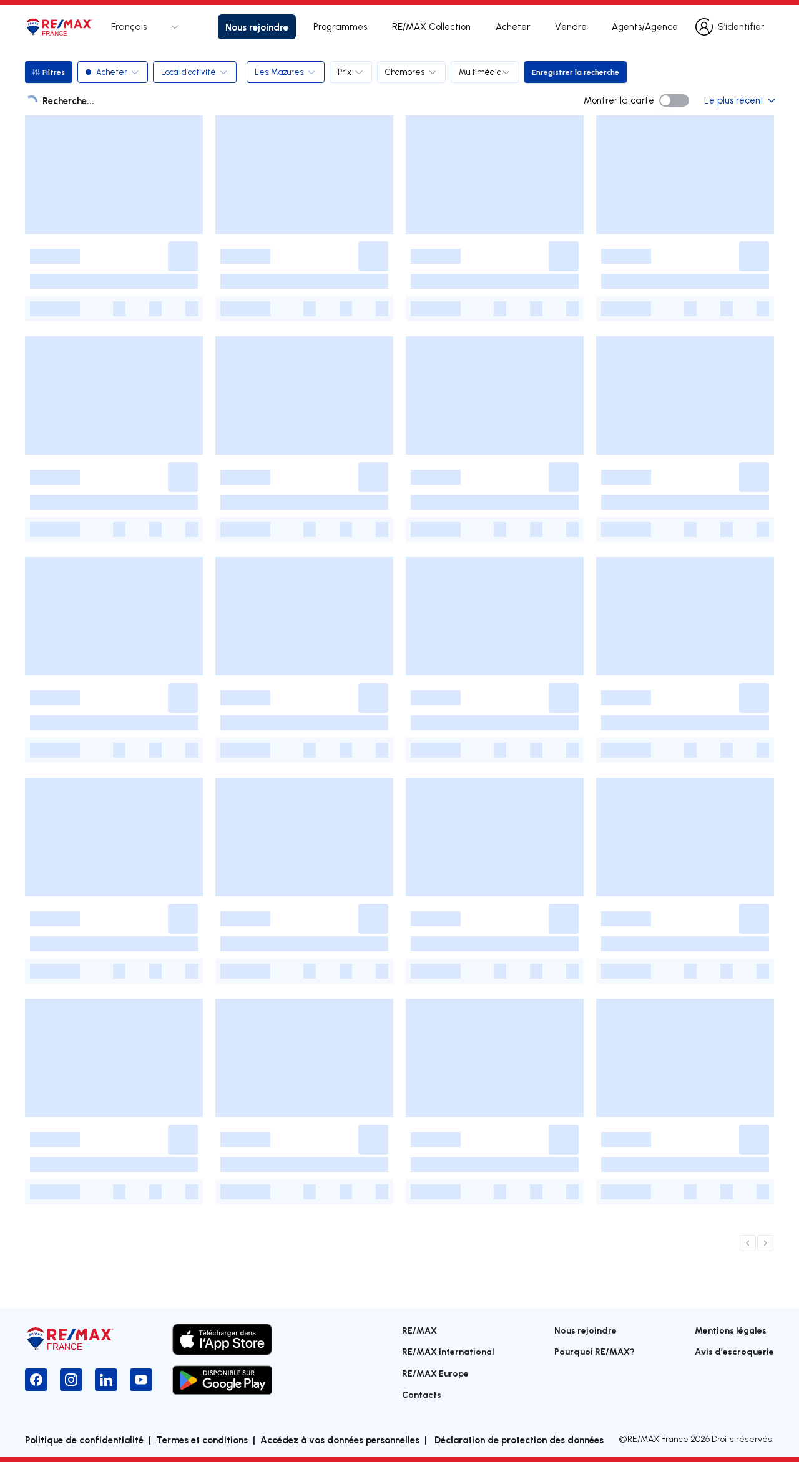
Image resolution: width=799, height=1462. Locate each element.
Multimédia (480, 72)
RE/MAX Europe (435, 1373)
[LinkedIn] (106, 1379)
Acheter (513, 26)
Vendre (571, 26)
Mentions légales (731, 1330)
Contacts (421, 1394)
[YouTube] (141, 1379)
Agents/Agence (645, 26)
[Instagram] (71, 1379)
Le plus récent (734, 100)
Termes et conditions (202, 1439)
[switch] (674, 100)
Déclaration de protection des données (518, 1439)
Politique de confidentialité (84, 1439)
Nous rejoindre (256, 27)
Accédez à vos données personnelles (339, 1439)
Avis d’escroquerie (734, 1351)
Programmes (340, 26)
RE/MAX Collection (431, 26)
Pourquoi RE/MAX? (594, 1351)
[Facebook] (36, 1379)
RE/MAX (419, 1330)
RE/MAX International (448, 1351)
